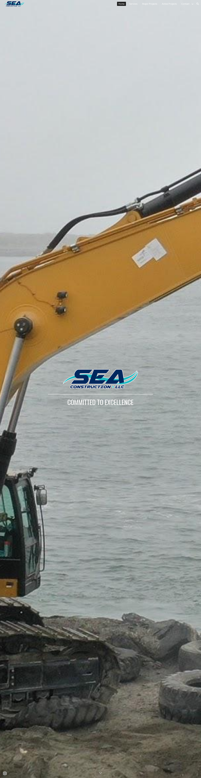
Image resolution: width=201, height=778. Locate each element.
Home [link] (121, 3)
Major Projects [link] (149, 3)
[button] (197, 4)
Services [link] (133, 3)
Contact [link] (185, 3)
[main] (100, 399)
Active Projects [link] (169, 3)
